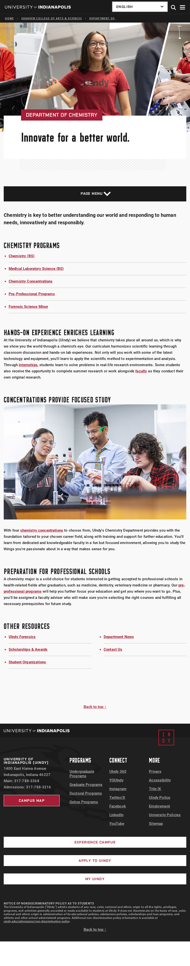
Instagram (117, 789)
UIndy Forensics (22, 637)
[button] (173, 7)
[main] (95, 373)
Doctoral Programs (86, 793)
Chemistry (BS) (21, 256)
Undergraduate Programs (82, 773)
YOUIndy (116, 780)
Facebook (117, 806)
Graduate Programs (86, 784)
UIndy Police (159, 797)
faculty (141, 371)
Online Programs (84, 802)
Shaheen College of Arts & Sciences (51, 18)
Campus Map (32, 800)
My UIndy (95, 879)
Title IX (155, 789)
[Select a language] (140, 6)
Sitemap (156, 823)
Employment (159, 806)
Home (9, 18)
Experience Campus (95, 842)
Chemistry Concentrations (31, 281)
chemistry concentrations (41, 530)
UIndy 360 (117, 771)
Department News (119, 637)
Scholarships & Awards (28, 649)
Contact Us (113, 649)
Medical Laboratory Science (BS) (36, 268)
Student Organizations (27, 662)
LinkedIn (116, 815)
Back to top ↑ (95, 706)
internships (28, 365)
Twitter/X (117, 797)
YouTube (116, 823)
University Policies (165, 815)
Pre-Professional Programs (32, 294)
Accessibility (160, 780)
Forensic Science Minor (28, 306)
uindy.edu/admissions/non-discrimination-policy (37, 921)
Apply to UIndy (95, 860)
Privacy (155, 771)
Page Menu (92, 193)
